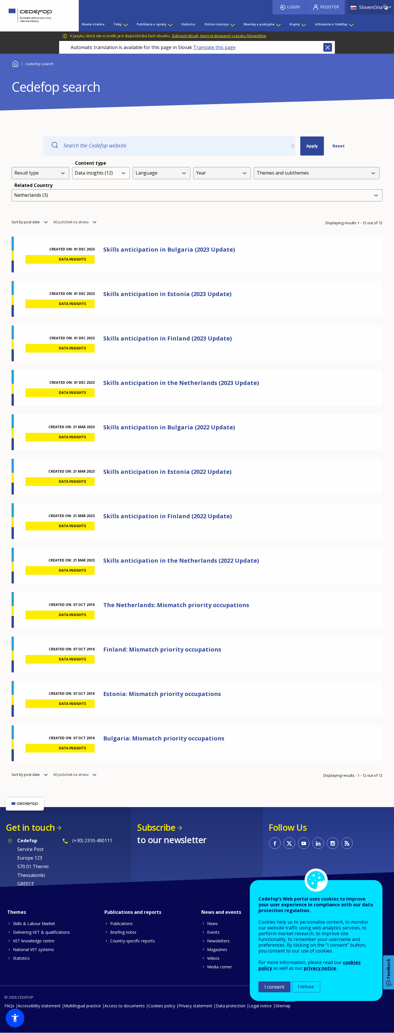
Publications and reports (132, 912)
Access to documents (124, 1005)
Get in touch (30, 827)
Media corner (219, 967)
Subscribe (156, 827)
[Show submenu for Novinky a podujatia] (278, 24)
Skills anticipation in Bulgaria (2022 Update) (169, 427)
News (212, 923)
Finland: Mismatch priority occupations (162, 649)
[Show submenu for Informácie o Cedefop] (351, 24)
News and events (221, 912)
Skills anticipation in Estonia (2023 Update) (167, 294)
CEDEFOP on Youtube (303, 843)
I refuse (306, 986)
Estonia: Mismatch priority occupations (162, 694)
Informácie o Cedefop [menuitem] (331, 24)
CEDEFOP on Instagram (332, 843)
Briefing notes (123, 932)
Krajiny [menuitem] (295, 24)
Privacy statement (195, 1005)
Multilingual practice (82, 1005)
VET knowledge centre (34, 941)
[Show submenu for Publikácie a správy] (170, 24)
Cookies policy (161, 1005)
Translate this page (214, 47)
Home (15, 63)
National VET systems (33, 949)
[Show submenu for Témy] (125, 24)
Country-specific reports (132, 941)
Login (293, 7)
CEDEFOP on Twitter (289, 843)
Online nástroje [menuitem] (216, 24)
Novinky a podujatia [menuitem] (259, 24)
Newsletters (218, 941)
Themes (16, 912)
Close (327, 47)
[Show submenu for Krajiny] (303, 24)
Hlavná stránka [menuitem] (93, 24)
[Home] (35, 15)
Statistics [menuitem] (188, 24)
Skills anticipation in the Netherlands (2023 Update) (181, 383)
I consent (274, 987)
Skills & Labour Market (34, 923)
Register (329, 7)
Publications (121, 923)
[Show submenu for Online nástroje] (232, 24)
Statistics (21, 958)
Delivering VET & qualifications (41, 932)
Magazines (217, 949)
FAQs (9, 1005)
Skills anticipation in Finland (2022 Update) (167, 516)
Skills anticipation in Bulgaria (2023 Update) (169, 249)
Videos (213, 958)
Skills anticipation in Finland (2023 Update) (167, 338)
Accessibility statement (39, 1005)
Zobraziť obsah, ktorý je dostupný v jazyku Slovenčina (219, 35)
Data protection (230, 1005)
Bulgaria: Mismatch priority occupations (163, 738)
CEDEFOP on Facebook (275, 843)
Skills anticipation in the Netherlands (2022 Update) (181, 560)
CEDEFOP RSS (347, 843)
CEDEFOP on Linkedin (318, 843)
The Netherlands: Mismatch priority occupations (176, 605)
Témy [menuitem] (117, 24)
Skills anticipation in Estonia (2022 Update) (167, 472)
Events (213, 932)
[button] (15, 1018)
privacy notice (320, 968)
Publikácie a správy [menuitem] (151, 24)
